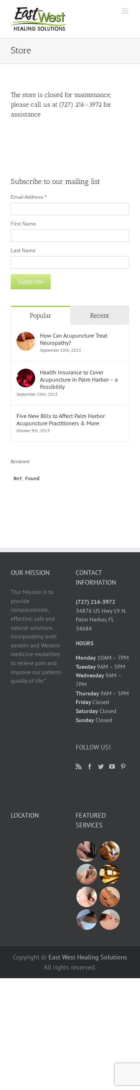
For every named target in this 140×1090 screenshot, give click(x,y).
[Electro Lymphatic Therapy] (109, 851)
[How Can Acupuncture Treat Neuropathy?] (26, 336)
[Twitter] (101, 766)
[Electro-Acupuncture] (109, 896)
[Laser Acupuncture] (86, 919)
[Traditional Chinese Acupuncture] (86, 851)
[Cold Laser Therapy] (86, 896)
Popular (40, 316)
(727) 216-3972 (95, 601)
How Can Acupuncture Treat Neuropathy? (73, 339)
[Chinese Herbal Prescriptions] (109, 874)
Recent (99, 316)
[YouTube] (112, 766)
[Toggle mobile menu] (125, 11)
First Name (23, 224)
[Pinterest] (123, 766)
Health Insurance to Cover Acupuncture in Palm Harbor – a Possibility (79, 379)
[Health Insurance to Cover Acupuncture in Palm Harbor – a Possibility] (26, 373)
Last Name (23, 250)
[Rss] (78, 766)
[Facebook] (90, 766)
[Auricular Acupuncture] (109, 919)
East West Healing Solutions (87, 957)
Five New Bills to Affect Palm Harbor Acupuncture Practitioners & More (61, 419)
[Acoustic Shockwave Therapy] (86, 874)
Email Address (28, 197)
